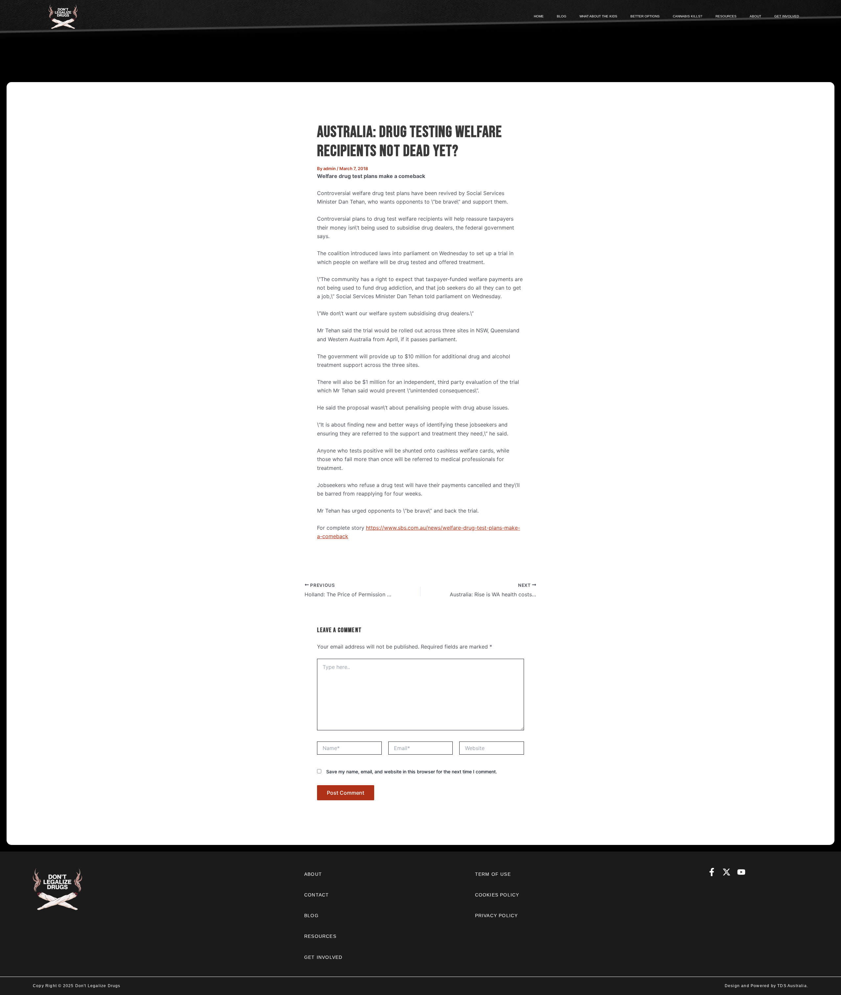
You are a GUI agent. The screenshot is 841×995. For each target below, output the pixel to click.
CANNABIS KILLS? (687, 16)
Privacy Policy (496, 915)
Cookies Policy (497, 894)
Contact (316, 894)
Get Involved (323, 957)
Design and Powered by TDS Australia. (766, 986)
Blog (311, 915)
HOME (539, 16)
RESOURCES (726, 16)
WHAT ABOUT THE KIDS (598, 16)
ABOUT (755, 16)
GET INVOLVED (786, 16)
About (313, 874)
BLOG (561, 16)
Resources (320, 936)
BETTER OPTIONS (645, 16)
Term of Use (493, 874)
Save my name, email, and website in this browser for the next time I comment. (411, 771)
